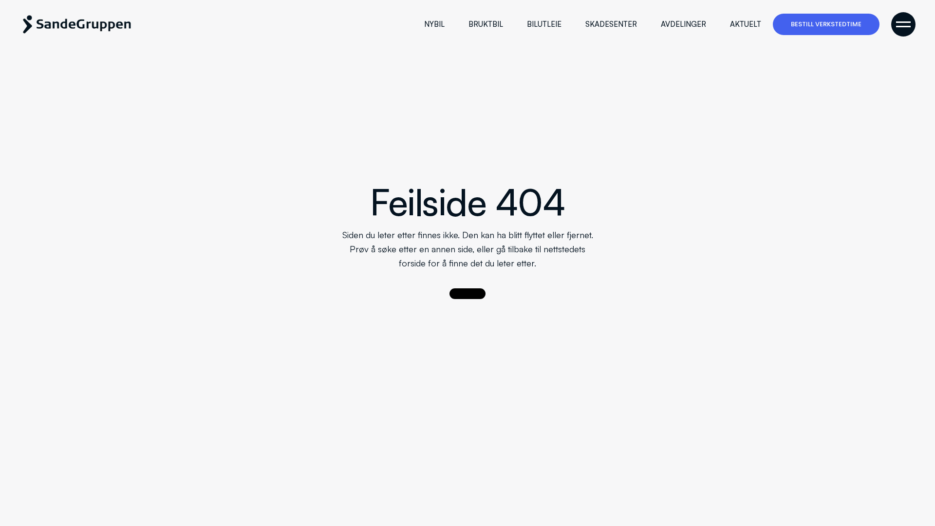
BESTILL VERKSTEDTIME (826, 24)
